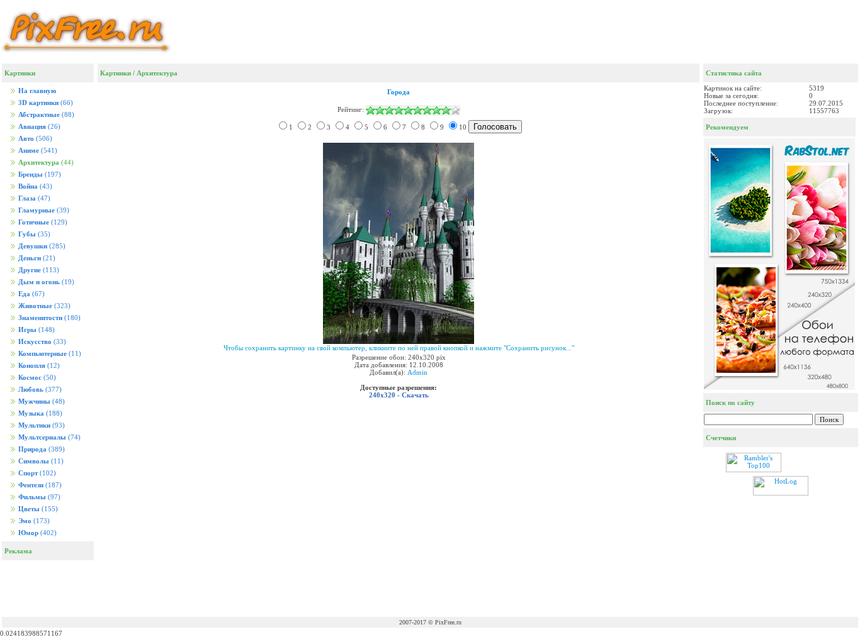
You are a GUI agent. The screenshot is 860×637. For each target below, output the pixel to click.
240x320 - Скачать (399, 395)
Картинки (115, 73)
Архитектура (157, 73)
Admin (417, 372)
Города (398, 92)
